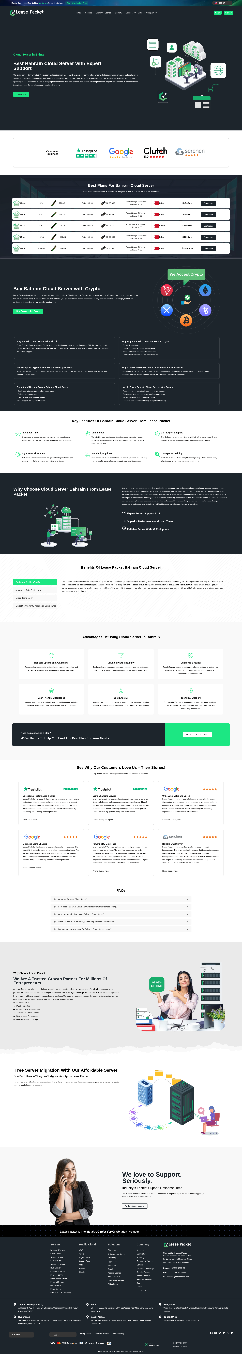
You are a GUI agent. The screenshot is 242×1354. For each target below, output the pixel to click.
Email (98, 13)
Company (150, 13)
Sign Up (228, 13)
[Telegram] (232, 1333)
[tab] (35, 582)
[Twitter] (219, 1333)
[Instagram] (215, 1333)
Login (217, 13)
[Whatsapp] (228, 1333)
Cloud (140, 13)
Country (16, 1335)
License (108, 13)
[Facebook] (211, 1333)
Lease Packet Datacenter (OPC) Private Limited (127, 1351)
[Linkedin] (224, 1333)
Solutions (129, 13)
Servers (88, 13)
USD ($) (222, 3)
